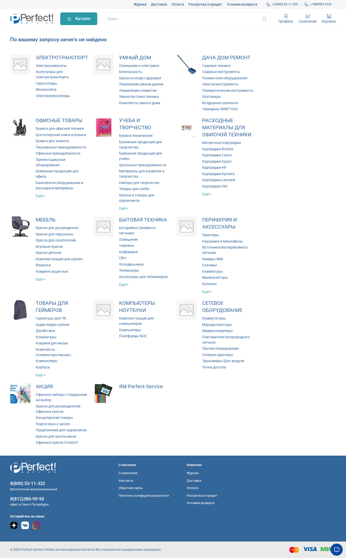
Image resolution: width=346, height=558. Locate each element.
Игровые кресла (49, 247)
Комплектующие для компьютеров (136, 321)
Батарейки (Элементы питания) (137, 230)
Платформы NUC (133, 336)
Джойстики (45, 331)
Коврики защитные (52, 271)
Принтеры (210, 235)
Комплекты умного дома (139, 103)
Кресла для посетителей (56, 240)
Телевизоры (129, 270)
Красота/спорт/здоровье (140, 78)
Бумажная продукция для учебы (140, 156)
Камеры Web (212, 259)
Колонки (209, 284)
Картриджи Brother (218, 149)
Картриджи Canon (217, 155)
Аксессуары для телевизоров (143, 277)
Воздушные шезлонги (220, 103)
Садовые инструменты (221, 72)
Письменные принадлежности (61, 147)
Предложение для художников (61, 430)
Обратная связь (131, 488)
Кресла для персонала (54, 234)
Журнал (140, 4)
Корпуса (43, 367)
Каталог (83, 18)
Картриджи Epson (217, 161)
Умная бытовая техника (139, 97)
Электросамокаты (51, 66)
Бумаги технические (135, 136)
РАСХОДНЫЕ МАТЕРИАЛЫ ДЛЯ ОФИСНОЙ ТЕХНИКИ (226, 128)
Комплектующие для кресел (59, 259)
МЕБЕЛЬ (46, 220)
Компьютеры (46, 361)
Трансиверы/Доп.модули (223, 361)
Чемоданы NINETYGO (220, 109)
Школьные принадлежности (142, 165)
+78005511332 (321, 4)
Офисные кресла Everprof (57, 442)
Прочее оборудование (220, 348)
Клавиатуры (212, 271)
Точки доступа (214, 367)
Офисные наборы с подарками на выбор (61, 397)
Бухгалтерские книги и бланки (61, 135)
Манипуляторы (215, 277)
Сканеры (209, 265)
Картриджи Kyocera (218, 174)
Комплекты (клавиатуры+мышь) (53, 352)
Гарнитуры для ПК (51, 318)
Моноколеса (46, 89)
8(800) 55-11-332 (27, 483)
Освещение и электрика (139, 66)
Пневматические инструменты (227, 90)
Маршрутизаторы (217, 325)
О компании (128, 473)
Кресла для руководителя (57, 228)
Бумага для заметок (52, 141)
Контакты (126, 480)
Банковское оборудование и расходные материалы (59, 185)
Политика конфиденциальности (144, 495)
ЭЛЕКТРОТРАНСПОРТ (62, 58)
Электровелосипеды (53, 96)
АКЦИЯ (44, 386)
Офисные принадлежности (58, 153)
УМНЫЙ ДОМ (135, 58)
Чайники (126, 246)
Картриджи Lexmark (218, 180)
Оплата (178, 4)
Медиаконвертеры (217, 331)
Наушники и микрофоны (222, 241)
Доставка (159, 4)
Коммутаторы (214, 318)
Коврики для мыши (52, 343)
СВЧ (122, 258)
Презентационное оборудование (50, 162)
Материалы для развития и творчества (141, 173)
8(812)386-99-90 (27, 498)
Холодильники (131, 264)
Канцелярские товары (54, 418)
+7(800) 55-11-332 (285, 4)
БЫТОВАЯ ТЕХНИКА (143, 220)
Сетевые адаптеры (217, 355)
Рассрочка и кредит (205, 4)
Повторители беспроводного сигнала (226, 339)
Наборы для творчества (139, 183)
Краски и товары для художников (136, 197)
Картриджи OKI (214, 186)
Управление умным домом (141, 84)
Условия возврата (242, 4)
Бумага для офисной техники (60, 128)
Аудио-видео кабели (52, 325)
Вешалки (43, 265)
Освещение (128, 239)
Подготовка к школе (53, 424)
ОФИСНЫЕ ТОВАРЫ (59, 120)
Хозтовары (211, 97)
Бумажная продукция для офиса (57, 173)
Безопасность (130, 72)
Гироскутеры (46, 83)
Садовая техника (216, 66)
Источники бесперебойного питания (225, 250)
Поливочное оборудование (224, 78)
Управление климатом (138, 90)
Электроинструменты (220, 84)
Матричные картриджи (221, 143)
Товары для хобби (134, 189)
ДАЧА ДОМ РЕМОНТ (226, 58)
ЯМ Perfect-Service (141, 386)
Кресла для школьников (56, 436)
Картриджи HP (214, 167)
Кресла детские (48, 253)
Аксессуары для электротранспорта (52, 74)
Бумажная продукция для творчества (140, 144)
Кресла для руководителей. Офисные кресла (58, 409)
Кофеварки (128, 252)
